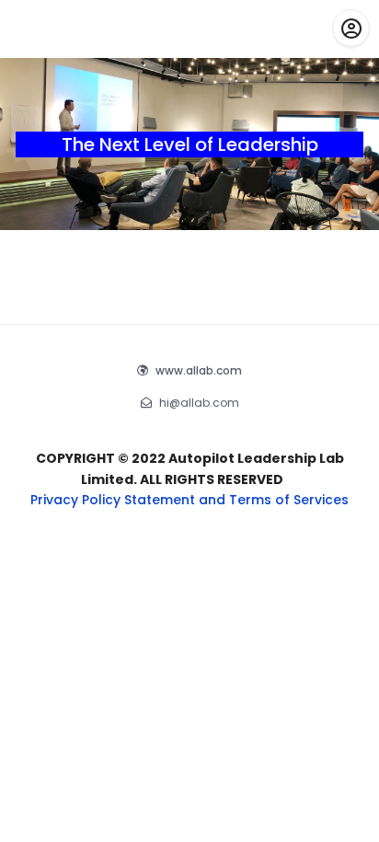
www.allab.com (198, 370)
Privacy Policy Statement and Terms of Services (189, 499)
